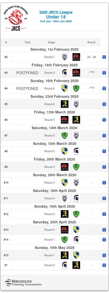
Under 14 (55, 16)
